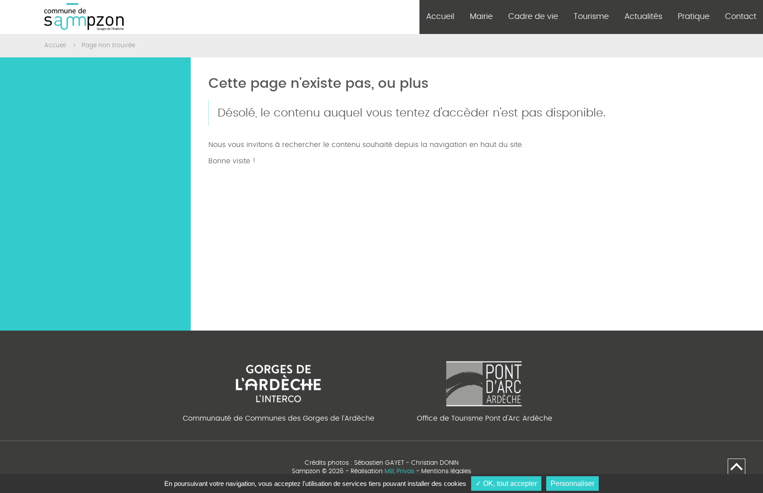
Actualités (643, 17)
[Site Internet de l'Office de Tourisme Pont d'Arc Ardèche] (484, 382)
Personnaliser (572, 483)
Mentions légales (446, 471)
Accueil (440, 17)
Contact (740, 17)
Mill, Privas (399, 471)
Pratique (694, 17)
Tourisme (591, 17)
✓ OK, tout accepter (506, 483)
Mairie (481, 17)
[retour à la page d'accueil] (84, 17)
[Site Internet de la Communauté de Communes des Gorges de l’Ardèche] (278, 382)
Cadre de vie (533, 17)
